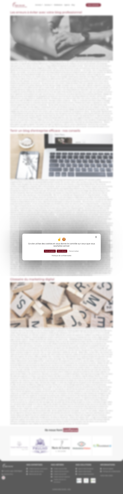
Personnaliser (74, 251)
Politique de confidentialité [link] (61, 255)
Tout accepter (50, 251)
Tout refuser (62, 251)
